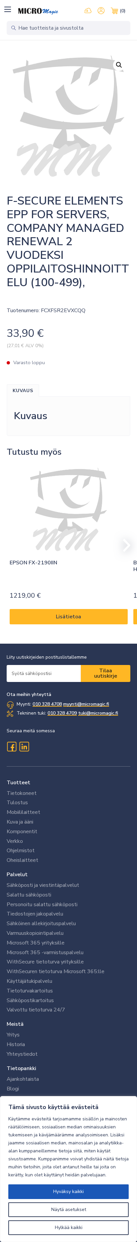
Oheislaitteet (22, 860)
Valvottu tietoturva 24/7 (36, 1009)
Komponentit (22, 831)
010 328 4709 (62, 713)
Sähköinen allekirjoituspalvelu (41, 923)
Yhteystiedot (22, 1054)
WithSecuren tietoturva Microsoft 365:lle (55, 971)
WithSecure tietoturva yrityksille (45, 961)
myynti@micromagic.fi (86, 704)
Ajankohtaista (23, 1079)
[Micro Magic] (38, 11)
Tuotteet (18, 782)
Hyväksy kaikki (68, 1191)
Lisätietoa (68, 616)
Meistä (15, 1024)
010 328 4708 (47, 704)
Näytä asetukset (68, 1209)
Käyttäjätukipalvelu (29, 981)
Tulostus (17, 802)
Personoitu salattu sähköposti (42, 904)
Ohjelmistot (21, 850)
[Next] (123, 545)
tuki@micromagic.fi (98, 713)
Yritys (13, 1034)
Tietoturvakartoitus (30, 990)
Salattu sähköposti (29, 895)
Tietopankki (21, 1068)
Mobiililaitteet (23, 812)
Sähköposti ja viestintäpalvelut (43, 885)
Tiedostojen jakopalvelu (35, 914)
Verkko (15, 841)
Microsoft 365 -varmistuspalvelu (45, 952)
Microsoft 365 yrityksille (36, 942)
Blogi (13, 1088)
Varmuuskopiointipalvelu (35, 933)
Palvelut (17, 874)
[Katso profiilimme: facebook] (11, 746)
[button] (7, 9)
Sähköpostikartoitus (30, 1000)
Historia (16, 1044)
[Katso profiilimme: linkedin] (24, 746)
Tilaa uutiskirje (105, 673)
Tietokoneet (22, 793)
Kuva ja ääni (20, 822)
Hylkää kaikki (68, 1227)
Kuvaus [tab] (23, 390)
